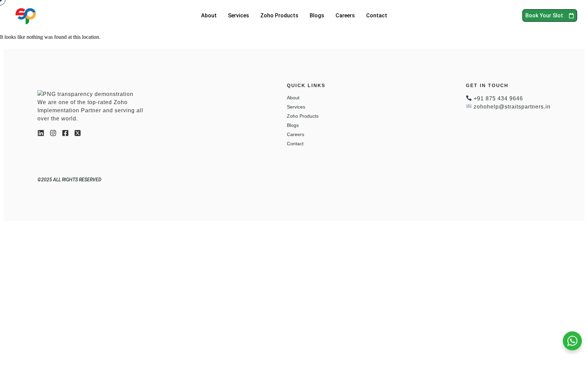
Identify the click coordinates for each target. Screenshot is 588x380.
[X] (77, 133)
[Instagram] (53, 133)
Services (238, 15)
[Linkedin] (40, 133)
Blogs (317, 15)
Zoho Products (279, 15)
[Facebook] (65, 133)
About (209, 15)
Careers (345, 15)
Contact (376, 15)
